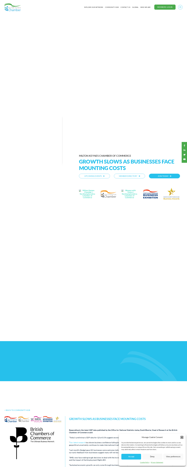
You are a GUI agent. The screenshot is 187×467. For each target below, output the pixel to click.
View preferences (173, 456)
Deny (152, 456)
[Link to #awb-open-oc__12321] (180, 7)
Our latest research (77, 442)
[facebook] (184, 146)
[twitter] (184, 155)
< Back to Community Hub (17, 410)
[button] (182, 437)
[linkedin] (184, 150)
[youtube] (184, 159)
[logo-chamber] (12, 4)
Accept (131, 456)
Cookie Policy (144, 462)
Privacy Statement (157, 462)
